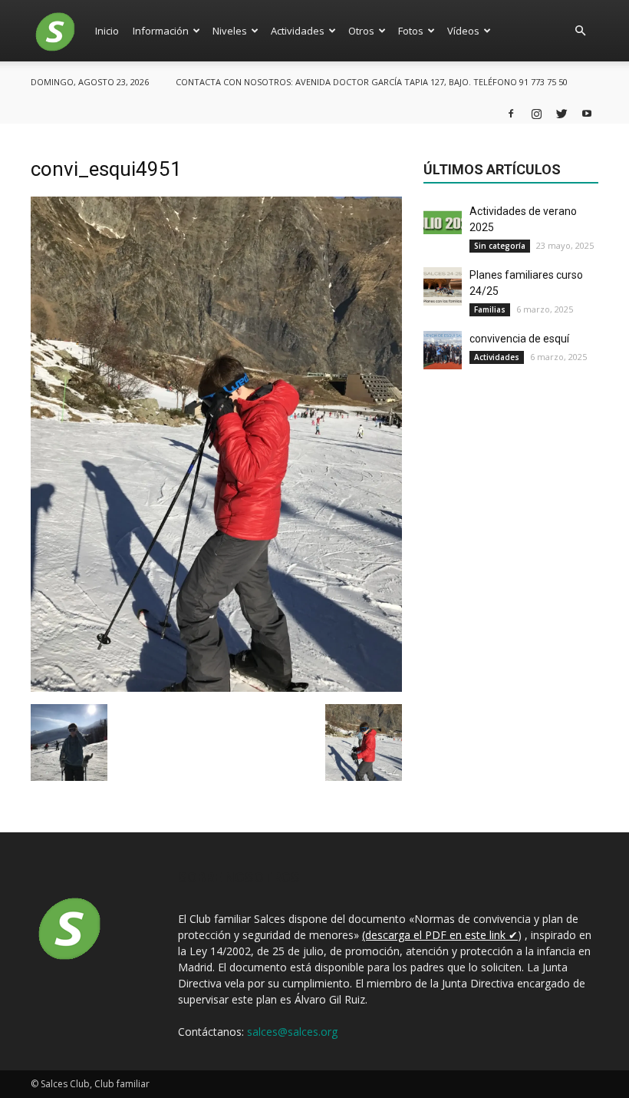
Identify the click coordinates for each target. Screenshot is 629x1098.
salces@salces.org (292, 1031)
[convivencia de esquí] (442, 350)
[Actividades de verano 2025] (442, 222)
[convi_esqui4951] (216, 688)
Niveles (229, 31)
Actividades (297, 31)
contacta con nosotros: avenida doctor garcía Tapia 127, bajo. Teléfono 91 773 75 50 (372, 82)
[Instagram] (536, 113)
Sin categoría (499, 245)
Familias (490, 309)
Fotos (410, 31)
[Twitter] (561, 113)
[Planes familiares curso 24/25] (442, 286)
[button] (579, 30)
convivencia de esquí (519, 338)
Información (161, 31)
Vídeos (463, 31)
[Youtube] (586, 113)
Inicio (107, 31)
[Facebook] (510, 113)
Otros (361, 31)
